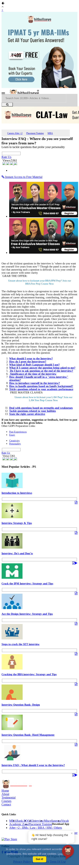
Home (5, 790)
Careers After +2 (14, 133)
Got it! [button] (39, 859)
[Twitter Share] (8, 164)
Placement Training (35, 133)
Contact (6, 804)
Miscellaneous (52, 820)
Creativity (14, 440)
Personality (15, 443)
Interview (38, 820)
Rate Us (6, 157)
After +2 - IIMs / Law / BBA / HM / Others (35, 827)
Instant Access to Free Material (23, 177)
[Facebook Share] (4, 164)
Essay (12, 434)
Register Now (39, 283)
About (5, 794)
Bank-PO (22, 820)
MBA (50, 133)
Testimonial (9, 797)
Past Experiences (18, 431)
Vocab (65, 820)
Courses (6, 801)
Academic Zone (19, 824)
